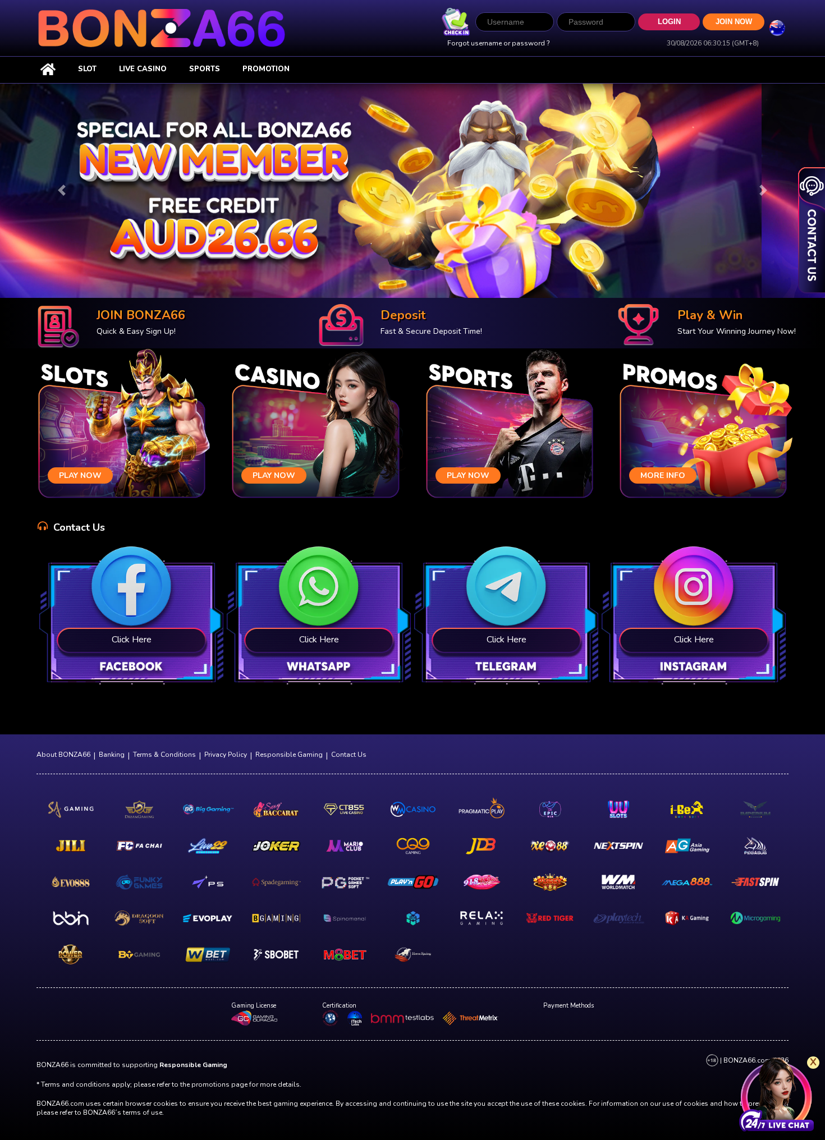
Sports (204, 69)
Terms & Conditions (164, 754)
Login (669, 21)
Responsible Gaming (289, 754)
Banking (112, 754)
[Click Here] (131, 617)
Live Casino (143, 69)
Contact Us (348, 754)
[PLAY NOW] (121, 425)
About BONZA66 (63, 754)
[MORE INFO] (703, 425)
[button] (62, 190)
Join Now (734, 22)
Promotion (266, 69)
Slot (87, 69)
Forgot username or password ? (498, 43)
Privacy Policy (225, 754)
